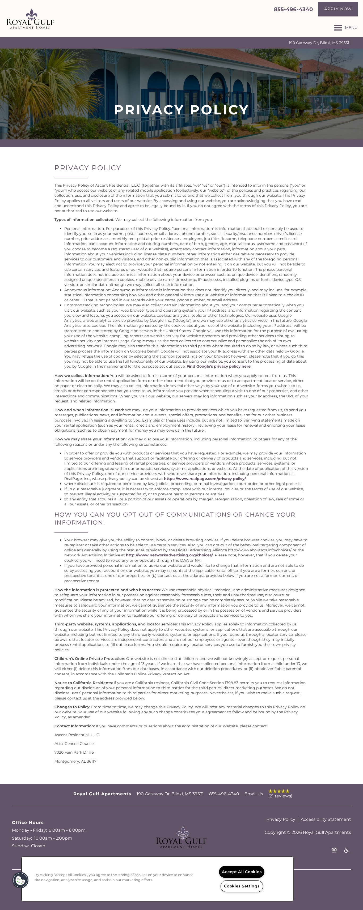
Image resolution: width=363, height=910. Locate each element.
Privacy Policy (281, 819)
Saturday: (22, 838)
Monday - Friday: (29, 830)
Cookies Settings (242, 886)
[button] (338, 9)
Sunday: (20, 846)
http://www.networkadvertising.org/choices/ (169, 555)
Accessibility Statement (326, 819)
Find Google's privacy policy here (219, 366)
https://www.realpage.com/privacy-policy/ (205, 479)
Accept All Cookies (241, 872)
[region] (157, 879)
